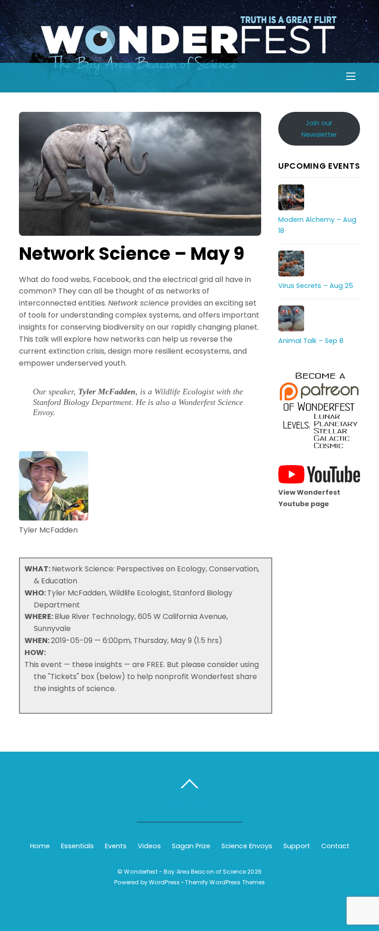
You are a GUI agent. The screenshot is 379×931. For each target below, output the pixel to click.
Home (40, 846)
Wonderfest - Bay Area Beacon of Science (185, 872)
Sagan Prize (191, 846)
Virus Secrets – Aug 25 (315, 285)
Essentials (77, 846)
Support (296, 846)
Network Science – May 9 (132, 253)
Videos (149, 846)
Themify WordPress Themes (225, 882)
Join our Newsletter (319, 128)
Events (116, 846)
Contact (335, 846)
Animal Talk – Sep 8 (310, 340)
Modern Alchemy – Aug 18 (317, 225)
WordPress (164, 882)
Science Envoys (246, 846)
